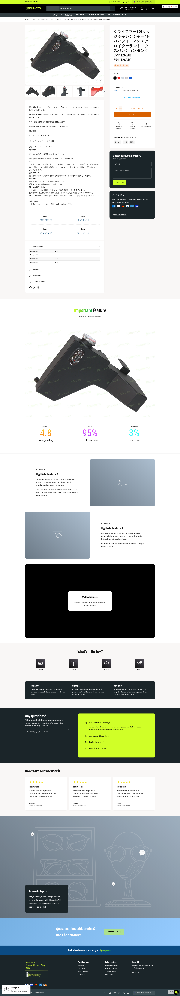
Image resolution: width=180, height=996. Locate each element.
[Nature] (126, 78)
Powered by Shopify (39, 992)
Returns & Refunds (111, 968)
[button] (152, 8)
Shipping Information (111, 966)
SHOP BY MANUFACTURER (96, 15)
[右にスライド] (100, 80)
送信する (118, 182)
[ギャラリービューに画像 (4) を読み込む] (80, 91)
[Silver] (122, 78)
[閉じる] (29, 987)
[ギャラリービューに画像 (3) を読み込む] (64, 91)
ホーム (29, 19)
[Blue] (130, 78)
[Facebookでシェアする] (30, 287)
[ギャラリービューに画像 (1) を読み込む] (32, 91)
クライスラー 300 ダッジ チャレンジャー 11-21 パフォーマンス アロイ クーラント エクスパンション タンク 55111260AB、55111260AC (71, 19)
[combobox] (87, 8)
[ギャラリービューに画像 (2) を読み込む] (48, 91)
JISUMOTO (31, 992)
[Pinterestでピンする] (38, 287)
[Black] (115, 78)
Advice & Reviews (83, 971)
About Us (81, 966)
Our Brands (81, 968)
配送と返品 (68, 15)
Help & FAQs (109, 974)
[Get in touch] (147, 8)
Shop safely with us (120, 215)
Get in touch (113, 932)
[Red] (118, 78)
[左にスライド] (96, 80)
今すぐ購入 (132, 114)
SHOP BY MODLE (80, 15)
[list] (90, 434)
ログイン (127, 2)
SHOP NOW (46, 2)
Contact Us (81, 974)
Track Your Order (110, 971)
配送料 (115, 90)
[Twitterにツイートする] (34, 287)
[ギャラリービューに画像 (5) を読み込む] (96, 91)
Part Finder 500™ (115, 2)
